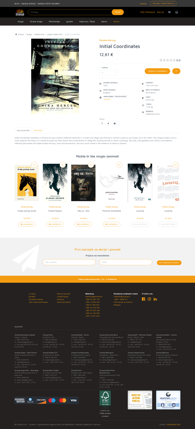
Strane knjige (36, 21)
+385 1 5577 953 (92, 316)
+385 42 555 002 (164, 344)
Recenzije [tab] (38, 130)
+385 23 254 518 (92, 307)
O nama (32, 294)
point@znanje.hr (80, 378)
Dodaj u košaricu (157, 71)
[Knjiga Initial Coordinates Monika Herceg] (101, 123)
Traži (118, 12)
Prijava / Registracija (163, 3)
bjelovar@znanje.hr (166, 360)
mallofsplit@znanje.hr (53, 378)
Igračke (69, 21)
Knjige (21, 21)
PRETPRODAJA (147, 12)
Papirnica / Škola (87, 21)
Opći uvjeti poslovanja (38, 302)
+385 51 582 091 (92, 305)
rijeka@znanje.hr (80, 342)
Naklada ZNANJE (28, 3)
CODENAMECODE (173, 424)
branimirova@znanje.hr (111, 382)
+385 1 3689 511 (121, 299)
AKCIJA (160, 12)
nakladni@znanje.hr (122, 296)
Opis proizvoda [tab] (23, 130)
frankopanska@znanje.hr (83, 360)
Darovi (104, 21)
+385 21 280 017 (50, 375)
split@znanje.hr (136, 342)
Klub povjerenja (63, 294)
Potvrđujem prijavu (169, 263)
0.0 (178, 60)
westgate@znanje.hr (109, 360)
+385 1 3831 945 (79, 375)
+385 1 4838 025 (22, 378)
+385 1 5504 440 (92, 302)
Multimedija (54, 21)
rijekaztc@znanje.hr (52, 360)
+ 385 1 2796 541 (107, 380)
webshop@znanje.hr (94, 296)
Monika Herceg (27, 207)
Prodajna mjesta (36, 299)
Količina (105, 68)
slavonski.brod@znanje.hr (111, 342)
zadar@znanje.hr (23, 362)
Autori (117, 21)
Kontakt (32, 296)
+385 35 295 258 (92, 310)
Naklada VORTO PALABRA (49, 3)
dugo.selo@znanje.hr (25, 380)
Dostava (60, 299)
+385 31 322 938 (135, 357)
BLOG (17, 3)
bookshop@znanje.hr (25, 342)
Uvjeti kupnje (62, 296)
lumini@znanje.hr (165, 347)
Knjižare (143, 3)
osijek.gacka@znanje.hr (139, 360)
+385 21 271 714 (135, 340)
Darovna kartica (63, 302)
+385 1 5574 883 (79, 357)
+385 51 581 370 (50, 357)
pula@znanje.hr (51, 342)
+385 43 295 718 (92, 299)
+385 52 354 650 (92, 313)
